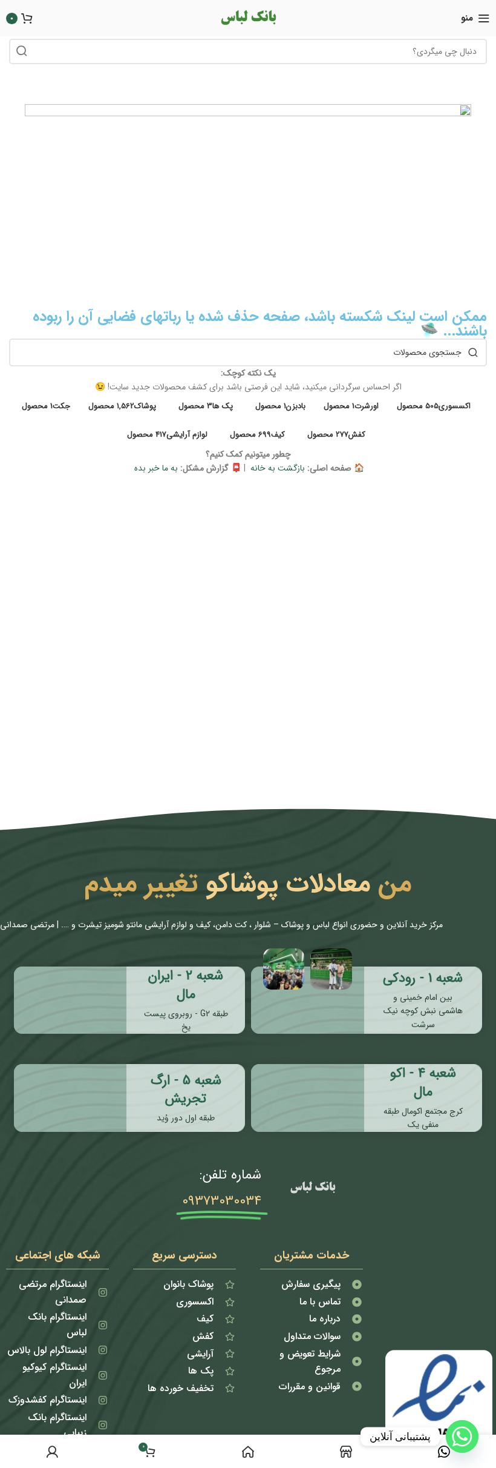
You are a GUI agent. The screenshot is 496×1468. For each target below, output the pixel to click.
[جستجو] (21, 51)
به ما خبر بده (155, 468)
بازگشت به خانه (276, 468)
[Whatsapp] (462, 1436)
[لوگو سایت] (248, 17)
